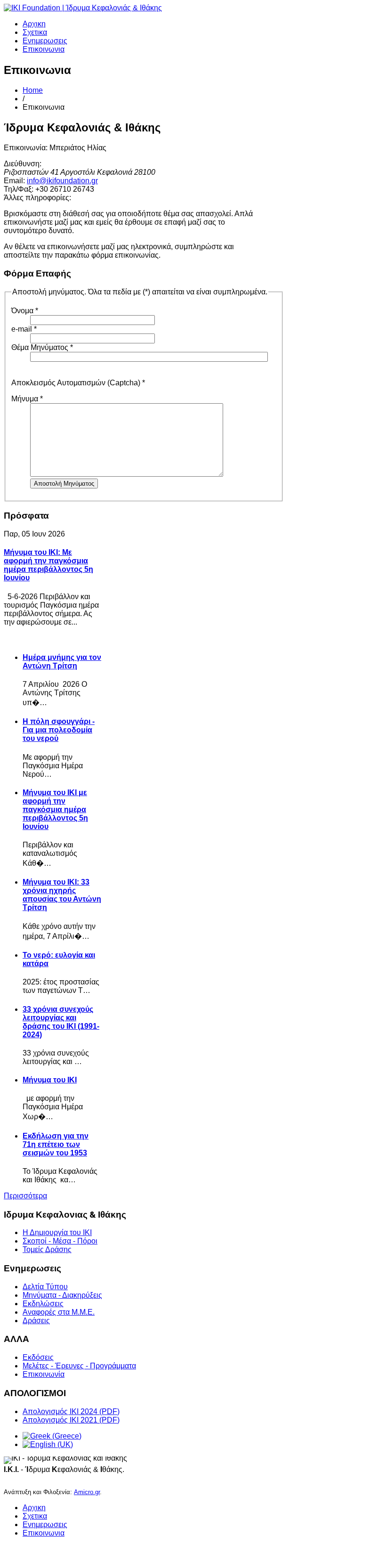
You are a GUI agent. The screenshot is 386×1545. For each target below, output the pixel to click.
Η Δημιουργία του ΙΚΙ (57, 1232)
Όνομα (24, 311)
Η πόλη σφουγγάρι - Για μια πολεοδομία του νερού (59, 729)
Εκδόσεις (38, 1357)
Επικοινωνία (43, 1374)
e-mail (24, 329)
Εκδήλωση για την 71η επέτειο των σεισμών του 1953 (55, 1144)
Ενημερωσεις (45, 41)
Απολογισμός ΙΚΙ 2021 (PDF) (71, 1420)
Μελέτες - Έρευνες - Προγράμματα (79, 1366)
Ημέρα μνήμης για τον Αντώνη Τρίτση (62, 661)
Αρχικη (34, 24)
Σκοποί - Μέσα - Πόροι (60, 1241)
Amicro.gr (87, 1492)
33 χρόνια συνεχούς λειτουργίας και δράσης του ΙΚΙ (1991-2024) (61, 1022)
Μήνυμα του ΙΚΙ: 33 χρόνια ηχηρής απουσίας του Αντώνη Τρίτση (62, 894)
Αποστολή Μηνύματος (64, 483)
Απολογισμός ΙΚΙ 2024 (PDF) (71, 1411)
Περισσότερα (25, 1196)
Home (33, 90)
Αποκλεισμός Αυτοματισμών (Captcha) (78, 383)
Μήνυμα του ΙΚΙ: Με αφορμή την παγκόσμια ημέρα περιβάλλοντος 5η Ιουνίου (48, 565)
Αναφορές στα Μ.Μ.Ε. (59, 1312)
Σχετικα (35, 32)
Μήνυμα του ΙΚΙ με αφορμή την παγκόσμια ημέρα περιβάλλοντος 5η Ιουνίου (55, 809)
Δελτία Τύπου (45, 1287)
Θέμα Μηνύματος (42, 347)
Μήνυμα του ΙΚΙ (50, 1080)
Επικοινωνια (43, 49)
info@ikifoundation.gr (62, 181)
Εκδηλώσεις (43, 1304)
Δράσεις (36, 1321)
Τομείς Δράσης (47, 1249)
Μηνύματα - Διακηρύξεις (62, 1295)
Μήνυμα (27, 399)
